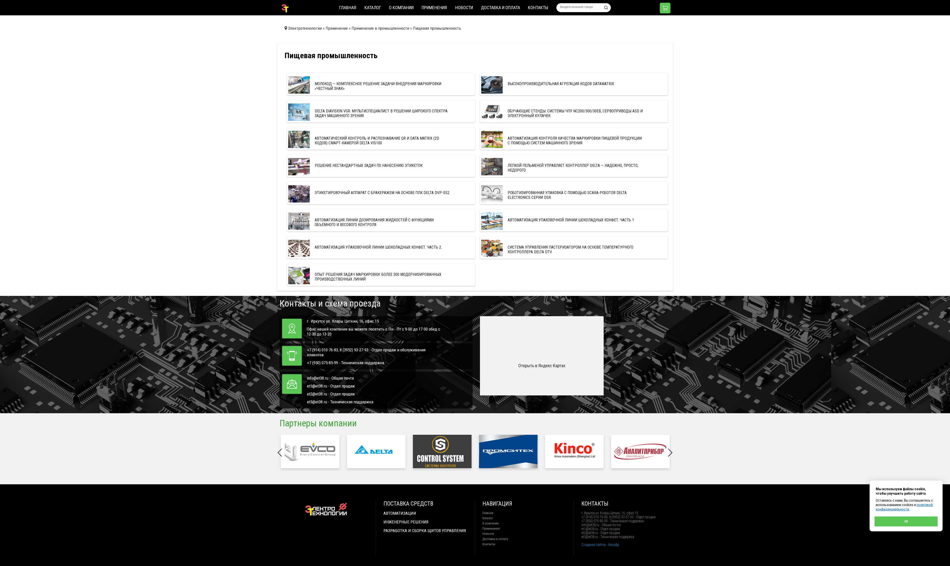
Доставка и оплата (500, 7)
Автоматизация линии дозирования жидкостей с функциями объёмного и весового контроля (374, 222)
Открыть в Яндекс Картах (541, 365)
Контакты (538, 7)
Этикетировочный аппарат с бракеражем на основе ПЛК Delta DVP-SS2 (382, 192)
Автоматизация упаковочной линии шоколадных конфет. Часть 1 (571, 220)
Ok (906, 521)
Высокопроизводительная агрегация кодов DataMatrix (561, 83)
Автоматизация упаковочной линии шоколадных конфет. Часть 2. (378, 247)
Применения (434, 7)
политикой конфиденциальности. (904, 507)
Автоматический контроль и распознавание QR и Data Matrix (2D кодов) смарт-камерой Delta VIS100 (377, 140)
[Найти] (606, 7)
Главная (347, 7)
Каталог (372, 7)
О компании (401, 7)
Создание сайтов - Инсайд (599, 545)
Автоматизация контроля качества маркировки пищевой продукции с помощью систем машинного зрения (575, 140)
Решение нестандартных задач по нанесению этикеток (369, 165)
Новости (464, 7)
